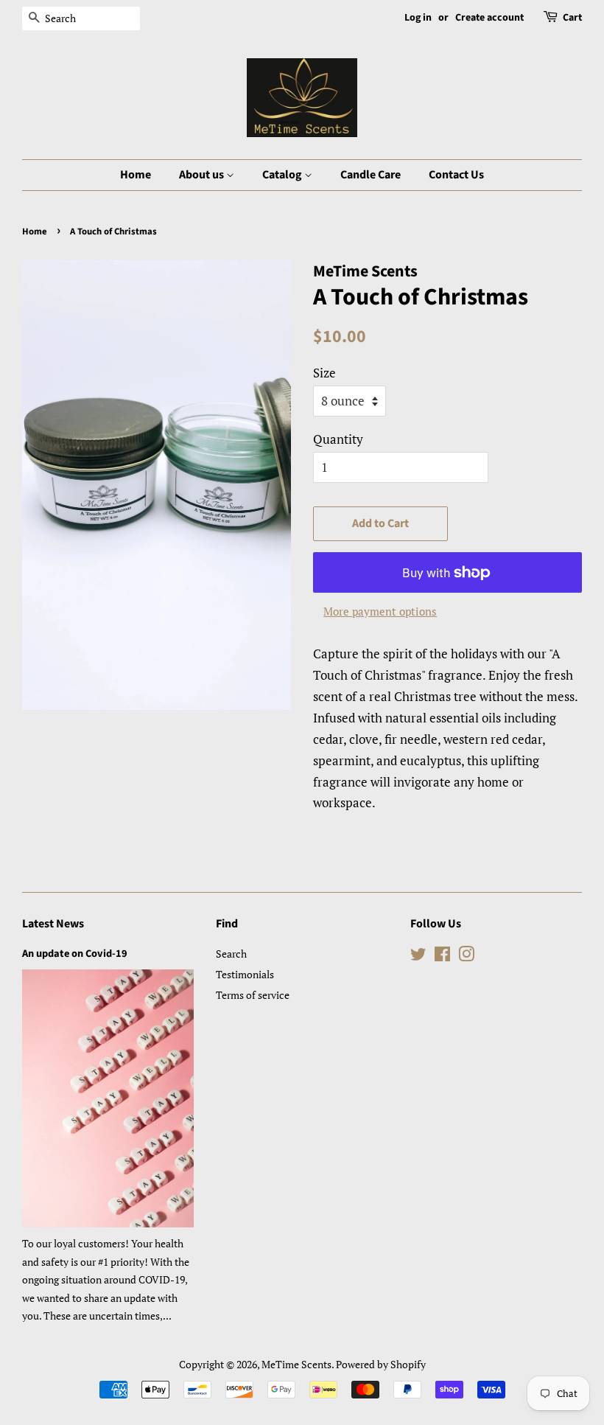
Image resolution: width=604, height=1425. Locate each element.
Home (135, 175)
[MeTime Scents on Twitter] (418, 957)
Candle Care (370, 175)
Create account (489, 17)
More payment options (380, 611)
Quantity (338, 439)
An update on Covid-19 (74, 953)
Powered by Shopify (381, 1364)
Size (324, 372)
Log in (418, 17)
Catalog (283, 175)
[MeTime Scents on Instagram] (466, 957)
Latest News (53, 924)
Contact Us (456, 175)
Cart (572, 17)
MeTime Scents (296, 1364)
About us (202, 175)
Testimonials (245, 974)
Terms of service (252, 995)
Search (231, 954)
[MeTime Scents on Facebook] (442, 957)
